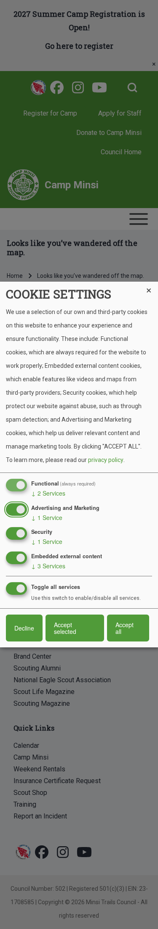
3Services (48, 566)
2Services (48, 493)
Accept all (124, 628)
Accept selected (65, 628)
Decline (24, 628)
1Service (46, 517)
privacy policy (105, 460)
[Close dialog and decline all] (151, 287)
